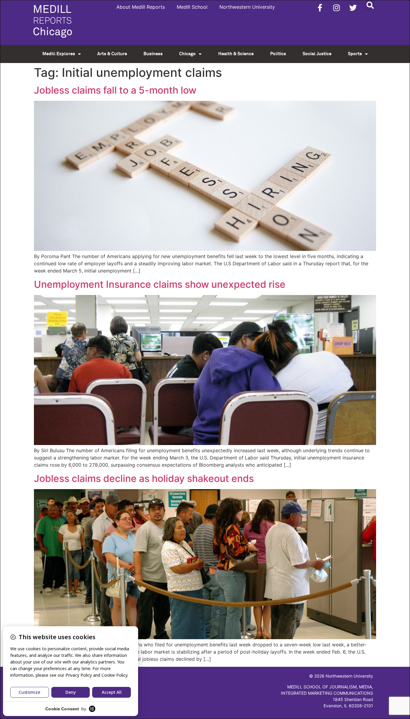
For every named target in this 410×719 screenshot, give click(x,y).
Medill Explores (58, 54)
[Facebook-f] (319, 7)
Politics (278, 54)
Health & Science (236, 54)
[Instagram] (336, 7)
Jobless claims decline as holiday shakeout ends (144, 478)
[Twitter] (352, 7)
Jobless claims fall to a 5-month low (115, 90)
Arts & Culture (112, 54)
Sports (355, 54)
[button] (370, 5)
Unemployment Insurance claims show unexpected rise (159, 284)
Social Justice (317, 54)
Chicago (187, 54)
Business (153, 54)
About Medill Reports (140, 7)
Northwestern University (247, 7)
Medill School (192, 7)
